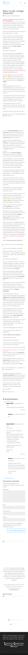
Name (4, 504)
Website (5, 517)
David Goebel (10, 424)
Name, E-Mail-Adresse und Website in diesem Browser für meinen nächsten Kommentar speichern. (13, 525)
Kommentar (6, 489)
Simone (10, 414)
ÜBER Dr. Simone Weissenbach (10, 635)
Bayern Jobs (9, 403)
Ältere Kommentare (8, 401)
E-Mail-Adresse (6, 511)
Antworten (22, 410)
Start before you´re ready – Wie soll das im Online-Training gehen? (14, 236)
